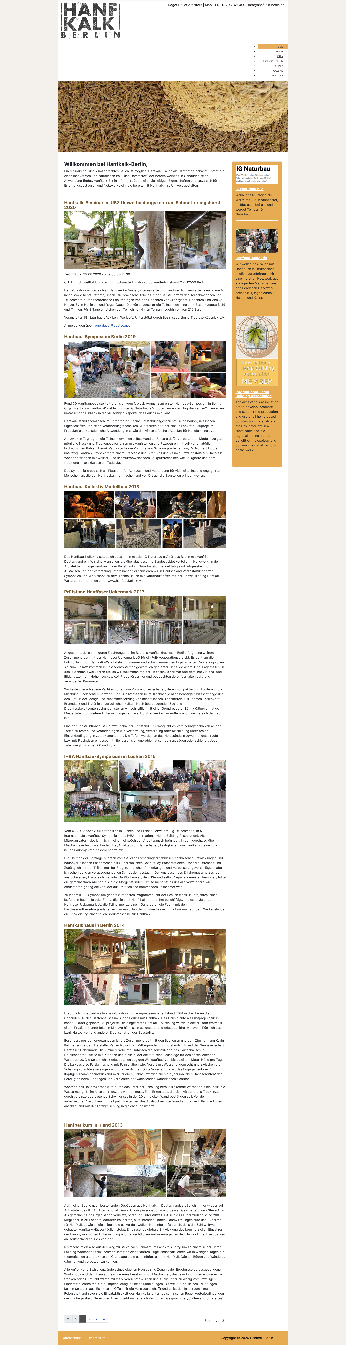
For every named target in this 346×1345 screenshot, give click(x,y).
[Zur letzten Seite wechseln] (104, 1319)
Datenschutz (71, 1338)
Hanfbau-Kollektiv (251, 258)
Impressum (97, 1338)
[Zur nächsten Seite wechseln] (96, 1319)
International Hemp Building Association (254, 394)
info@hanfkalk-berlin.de (266, 5)
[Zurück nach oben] (339, 1337)
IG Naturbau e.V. (250, 189)
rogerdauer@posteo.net (112, 325)
